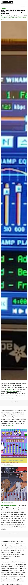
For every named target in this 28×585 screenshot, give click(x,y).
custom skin (10, 425)
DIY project (9, 389)
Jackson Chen (4, 6)
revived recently (8, 398)
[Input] (7, 2)
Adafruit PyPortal (12, 391)
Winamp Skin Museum (8, 464)
